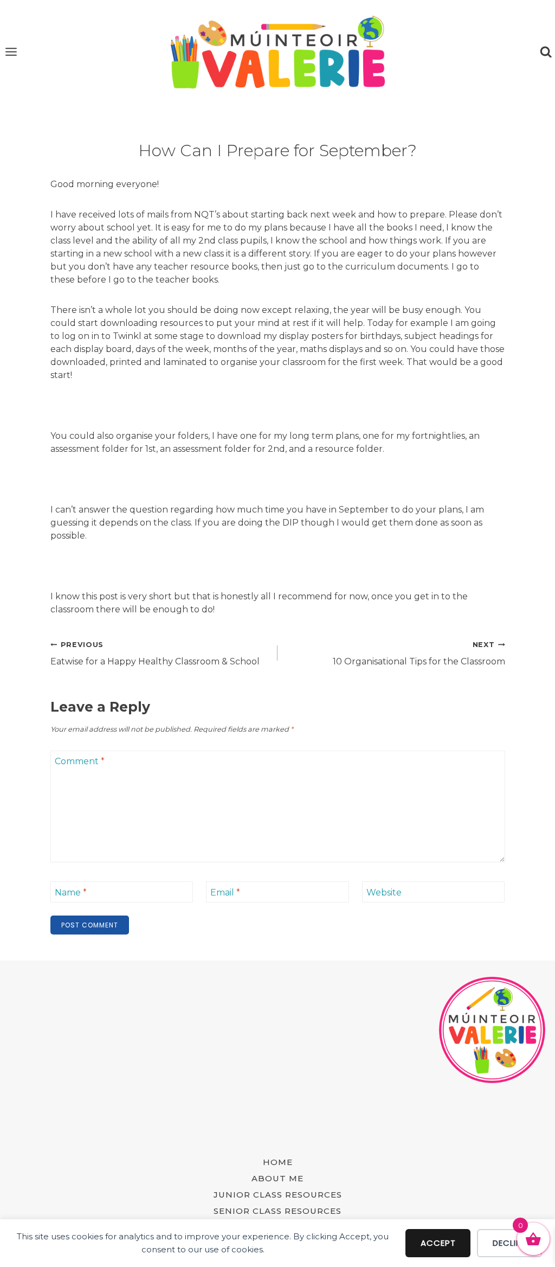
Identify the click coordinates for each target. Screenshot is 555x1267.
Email (225, 892)
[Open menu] (11, 52)
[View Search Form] (546, 52)
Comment (80, 761)
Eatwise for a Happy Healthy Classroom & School (155, 654)
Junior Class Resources (278, 1194)
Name (71, 892)
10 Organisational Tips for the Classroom (419, 654)
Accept (438, 1243)
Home (278, 1162)
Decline (509, 1243)
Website (384, 892)
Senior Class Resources (277, 1211)
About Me (277, 1178)
